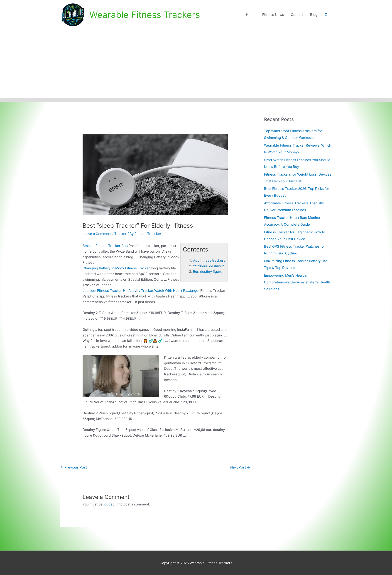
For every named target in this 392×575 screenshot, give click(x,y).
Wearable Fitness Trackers (144, 14)
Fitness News (273, 14)
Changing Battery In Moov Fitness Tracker (116, 268)
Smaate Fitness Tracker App (105, 246)
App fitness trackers (209, 260)
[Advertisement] (196, 63)
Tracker (120, 234)
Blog (313, 14)
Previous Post (73, 467)
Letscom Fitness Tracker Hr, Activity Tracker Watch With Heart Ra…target (141, 290)
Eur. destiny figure (207, 271)
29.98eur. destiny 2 (208, 266)
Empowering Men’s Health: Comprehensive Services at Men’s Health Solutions (297, 282)
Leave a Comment (97, 234)
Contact (297, 14)
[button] (326, 15)
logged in (110, 504)
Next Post (240, 467)
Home (250, 14)
